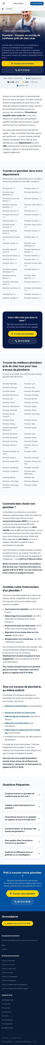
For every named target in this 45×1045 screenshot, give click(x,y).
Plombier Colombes (31, 457)
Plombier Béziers (9, 477)
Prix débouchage (7, 1028)
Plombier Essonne (11, 211)
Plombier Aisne (31, 188)
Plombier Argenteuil (10, 437)
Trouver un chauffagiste (9, 977)
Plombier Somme (32, 282)
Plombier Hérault (32, 231)
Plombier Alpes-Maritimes (9, 193)
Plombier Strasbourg (10, 395)
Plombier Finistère (32, 214)
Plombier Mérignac (31, 481)
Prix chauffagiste (7, 1020)
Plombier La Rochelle (10, 481)
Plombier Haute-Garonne (9, 225)
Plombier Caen (29, 434)
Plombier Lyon (29, 384)
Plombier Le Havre (31, 402)
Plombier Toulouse (10, 387)
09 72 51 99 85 (24, 341)
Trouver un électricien (9, 969)
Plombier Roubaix (31, 441)
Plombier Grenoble (10, 410)
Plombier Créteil (30, 451)
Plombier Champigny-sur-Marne (11, 486)
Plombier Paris (10, 263)
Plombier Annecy (9, 424)
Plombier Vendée (11, 298)
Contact (4, 949)
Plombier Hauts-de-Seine (10, 232)
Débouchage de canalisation (17, 716)
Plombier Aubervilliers (11, 461)
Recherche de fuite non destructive (20, 713)
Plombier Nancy (30, 437)
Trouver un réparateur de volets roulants (15, 989)
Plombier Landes (10, 243)
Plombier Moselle (32, 255)
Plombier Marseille (10, 384)
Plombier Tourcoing (10, 441)
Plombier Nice (29, 387)
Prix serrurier (6, 1008)
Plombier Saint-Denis (32, 414)
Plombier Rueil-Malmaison (30, 472)
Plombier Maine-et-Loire (10, 250)
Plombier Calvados (32, 198)
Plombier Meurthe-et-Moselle (32, 250)
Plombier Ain (9, 188)
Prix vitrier (5, 1016)
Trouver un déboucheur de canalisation (14, 985)
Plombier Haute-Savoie (32, 225)
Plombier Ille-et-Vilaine (11, 238)
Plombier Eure (31, 211)
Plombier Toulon (9, 402)
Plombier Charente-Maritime (10, 205)
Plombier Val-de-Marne (33, 289)
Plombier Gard (10, 221)
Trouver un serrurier (8, 965)
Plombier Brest (8, 420)
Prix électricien (6, 1012)
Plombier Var (9, 294)
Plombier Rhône (31, 269)
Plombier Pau (29, 477)
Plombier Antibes (30, 485)
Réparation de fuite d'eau (16, 706)
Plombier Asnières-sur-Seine (11, 452)
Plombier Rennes (30, 399)
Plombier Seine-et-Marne (9, 276)
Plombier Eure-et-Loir (11, 215)
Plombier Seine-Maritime (30, 276)
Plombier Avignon (9, 457)
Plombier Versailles (31, 467)
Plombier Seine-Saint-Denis (11, 283)
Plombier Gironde (32, 221)
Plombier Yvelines (32, 298)
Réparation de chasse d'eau (17, 723)
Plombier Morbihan (11, 255)
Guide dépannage (7, 1000)
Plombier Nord (10, 259)
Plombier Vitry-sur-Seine (31, 446)
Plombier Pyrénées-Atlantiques (10, 270)
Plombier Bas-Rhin (32, 192)
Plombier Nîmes (30, 410)
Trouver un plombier (8, 961)
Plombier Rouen (30, 427)
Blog (3, 945)
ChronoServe (10, 916)
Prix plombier (6, 1004)
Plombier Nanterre (10, 445)
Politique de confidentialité (23, 1041)
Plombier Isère (31, 237)
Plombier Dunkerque (10, 467)
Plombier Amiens (30, 420)
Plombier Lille (8, 399)
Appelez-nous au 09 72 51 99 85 (18, 923)
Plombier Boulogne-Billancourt (10, 428)
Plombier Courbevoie (10, 471)
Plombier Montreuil (10, 434)
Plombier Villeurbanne (11, 406)
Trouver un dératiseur (9, 981)
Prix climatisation (7, 1024)
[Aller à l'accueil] (18, 3)
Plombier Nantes (9, 391)
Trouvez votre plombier (24, 334)
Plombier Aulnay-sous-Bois (32, 462)
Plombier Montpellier (32, 391)
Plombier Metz (29, 424)
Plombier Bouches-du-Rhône (11, 199)
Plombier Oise (31, 259)
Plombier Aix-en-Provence (9, 415)
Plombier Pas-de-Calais (33, 264)
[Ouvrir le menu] (3, 3)
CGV (34, 1041)
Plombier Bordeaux (31, 395)
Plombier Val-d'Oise (12, 288)
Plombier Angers (30, 406)
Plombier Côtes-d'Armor (33, 205)
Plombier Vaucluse (32, 294)
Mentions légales (7, 1041)
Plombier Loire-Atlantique (30, 244)
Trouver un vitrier (7, 973)
